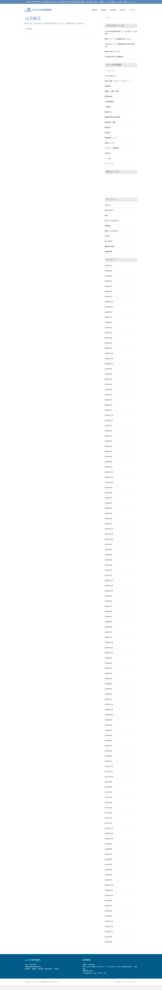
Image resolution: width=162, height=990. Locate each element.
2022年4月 (108, 508)
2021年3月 (108, 565)
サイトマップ (109, 163)
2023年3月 (108, 456)
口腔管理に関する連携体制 (114, 57)
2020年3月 (108, 627)
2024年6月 (108, 384)
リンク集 (108, 158)
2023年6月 (108, 441)
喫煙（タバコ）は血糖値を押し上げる (118, 39)
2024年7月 (108, 379)
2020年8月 (108, 601)
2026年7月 (108, 265)
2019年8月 (108, 663)
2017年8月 (108, 787)
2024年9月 (108, 369)
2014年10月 (109, 931)
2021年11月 (109, 534)
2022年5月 (108, 503)
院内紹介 (113, 10)
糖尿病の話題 (109, 246)
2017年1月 (108, 823)
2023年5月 (108, 446)
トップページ (109, 71)
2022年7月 (108, 498)
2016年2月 (108, 875)
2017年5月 (108, 802)
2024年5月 (108, 389)
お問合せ (123, 10)
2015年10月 (109, 895)
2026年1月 (108, 296)
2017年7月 (108, 792)
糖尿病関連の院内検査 (112, 117)
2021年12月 (109, 529)
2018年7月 (108, 730)
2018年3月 (108, 751)
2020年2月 (108, 632)
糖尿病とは (108, 112)
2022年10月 (109, 482)
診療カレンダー (110, 143)
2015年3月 (108, 916)
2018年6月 (108, 735)
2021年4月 (108, 560)
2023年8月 (108, 431)
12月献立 (28, 29)
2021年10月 (109, 539)
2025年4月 (108, 333)
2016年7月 (108, 854)
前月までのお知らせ (112, 220)
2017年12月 (109, 766)
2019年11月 (109, 648)
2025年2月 (108, 343)
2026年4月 (108, 281)
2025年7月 (108, 317)
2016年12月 (109, 828)
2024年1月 (108, 410)
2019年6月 (108, 673)
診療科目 (94, 10)
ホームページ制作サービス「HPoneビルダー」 (123, 982)
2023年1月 (108, 467)
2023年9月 (108, 426)
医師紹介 (104, 10)
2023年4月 (108, 451)
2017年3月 (108, 813)
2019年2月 (108, 694)
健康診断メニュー (111, 138)
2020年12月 (109, 580)
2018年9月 (108, 720)
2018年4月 (108, 746)
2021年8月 (108, 549)
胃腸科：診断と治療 (112, 91)
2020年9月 (108, 596)
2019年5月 (108, 678)
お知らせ (108, 205)
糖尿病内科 (108, 96)
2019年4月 (108, 684)
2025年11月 (109, 307)
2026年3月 (108, 286)
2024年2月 (108, 405)
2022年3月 (108, 513)
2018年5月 (108, 740)
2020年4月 (108, 622)
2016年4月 (108, 869)
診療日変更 (108, 251)
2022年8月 (108, 493)
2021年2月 (108, 570)
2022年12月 (109, 472)
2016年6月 (108, 859)
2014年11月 (109, 926)
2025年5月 (108, 327)
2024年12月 (109, 353)
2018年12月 (109, 704)
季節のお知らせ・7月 (112, 51)
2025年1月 (108, 348)
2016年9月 (108, 844)
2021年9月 (108, 544)
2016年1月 (108, 880)
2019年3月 (108, 689)
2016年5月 (108, 864)
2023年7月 (108, 436)
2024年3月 (108, 400)
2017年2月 (108, 818)
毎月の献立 (108, 241)
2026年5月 (108, 276)
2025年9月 (108, 312)
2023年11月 (109, 420)
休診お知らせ (109, 210)
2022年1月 (108, 524)
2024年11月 (109, 358)
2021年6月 (108, 555)
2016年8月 (108, 849)
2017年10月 (109, 777)
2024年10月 (109, 364)
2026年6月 (108, 271)
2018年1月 (108, 761)
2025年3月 (108, 338)
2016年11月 (109, 833)
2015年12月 (109, 885)
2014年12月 (109, 921)
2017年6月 (108, 797)
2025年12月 (109, 302)
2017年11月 (109, 771)
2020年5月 (108, 617)
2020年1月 (108, 637)
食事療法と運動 (110, 122)
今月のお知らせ (110, 76)
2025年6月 (108, 322)
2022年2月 (108, 518)
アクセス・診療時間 (112, 148)
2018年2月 (108, 756)
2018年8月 (108, 725)
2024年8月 (108, 374)
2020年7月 (108, 606)
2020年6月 (108, 611)
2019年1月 (108, 699)
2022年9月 (108, 487)
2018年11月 (109, 709)
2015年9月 (108, 900)
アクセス (132, 10)
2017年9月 (108, 782)
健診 (106, 215)
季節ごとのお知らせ (112, 231)
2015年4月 (108, 911)
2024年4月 (108, 395)
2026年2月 (108, 291)
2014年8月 (108, 942)
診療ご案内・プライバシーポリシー (117, 81)
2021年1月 (108, 575)
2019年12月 (109, 642)
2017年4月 (108, 808)
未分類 (107, 236)
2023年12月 (109, 415)
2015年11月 (109, 890)
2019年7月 (108, 668)
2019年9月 (108, 658)
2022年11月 (109, 477)
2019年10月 (109, 653)
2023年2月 (108, 462)
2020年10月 (109, 591)
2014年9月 (108, 937)
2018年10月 (109, 715)
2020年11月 (109, 586)
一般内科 (108, 107)
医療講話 (108, 226)
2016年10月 (109, 839)
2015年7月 (108, 906)
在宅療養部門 (109, 101)
